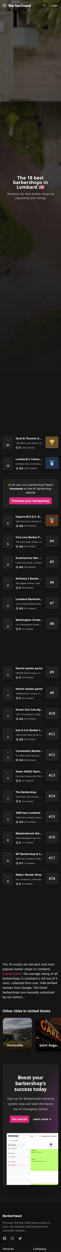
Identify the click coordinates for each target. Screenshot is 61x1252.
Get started (19, 1119)
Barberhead (19, 5)
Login (54, 5)
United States (12, 974)
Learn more (42, 1119)
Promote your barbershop (30, 501)
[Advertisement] (30, 398)
